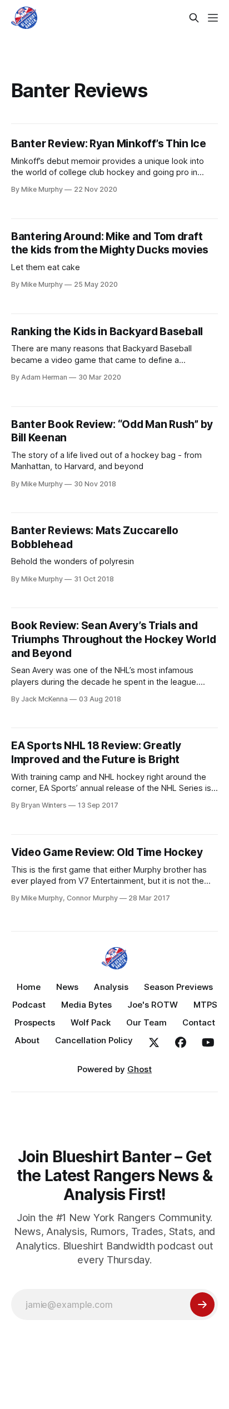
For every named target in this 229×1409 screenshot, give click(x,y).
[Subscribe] (202, 1304)
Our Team (146, 1022)
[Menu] (213, 18)
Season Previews (178, 987)
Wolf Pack (91, 1022)
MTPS (205, 1004)
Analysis (111, 987)
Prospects (34, 1022)
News (67, 987)
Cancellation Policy (94, 1040)
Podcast (29, 1004)
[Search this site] (194, 18)
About (27, 1040)
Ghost (139, 1069)
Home (29, 987)
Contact (198, 1022)
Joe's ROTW (152, 1004)
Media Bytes (86, 1004)
